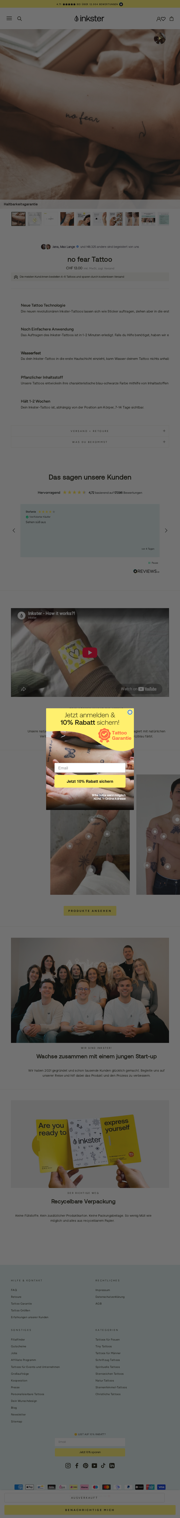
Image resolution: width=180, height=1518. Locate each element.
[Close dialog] (130, 712)
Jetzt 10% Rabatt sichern (90, 781)
